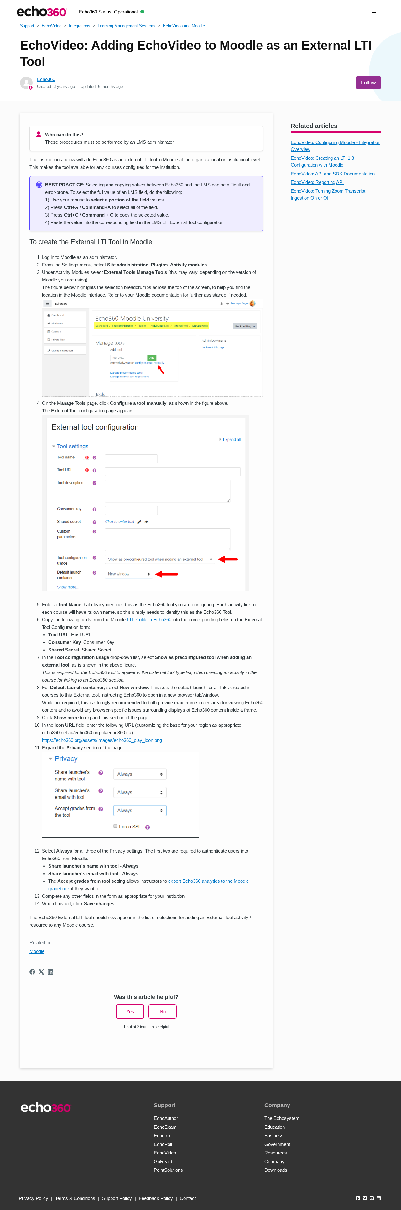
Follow (368, 82)
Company (274, 1161)
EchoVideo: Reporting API (317, 182)
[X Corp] (41, 972)
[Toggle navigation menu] (374, 11)
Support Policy (117, 1198)
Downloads (275, 1170)
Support (27, 26)
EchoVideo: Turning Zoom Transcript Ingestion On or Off (328, 194)
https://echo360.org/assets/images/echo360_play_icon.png (102, 740)
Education (274, 1127)
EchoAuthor (166, 1118)
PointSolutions (168, 1170)
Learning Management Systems (126, 26)
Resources (275, 1152)
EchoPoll (163, 1144)
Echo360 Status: (108, 11)
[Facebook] (32, 972)
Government (277, 1144)
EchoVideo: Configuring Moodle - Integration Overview (335, 146)
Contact (188, 1198)
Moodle (36, 951)
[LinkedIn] (50, 972)
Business (274, 1135)
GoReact (163, 1161)
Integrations (79, 26)
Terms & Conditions (75, 1198)
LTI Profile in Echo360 (149, 619)
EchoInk (162, 1135)
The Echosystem (281, 1118)
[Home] (42, 11)
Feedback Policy (156, 1198)
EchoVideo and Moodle (184, 26)
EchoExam (165, 1127)
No (163, 1011)
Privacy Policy (33, 1198)
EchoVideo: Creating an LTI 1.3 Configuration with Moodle (322, 161)
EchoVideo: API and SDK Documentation (333, 173)
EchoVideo (51, 26)
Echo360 (46, 79)
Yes (130, 1011)
